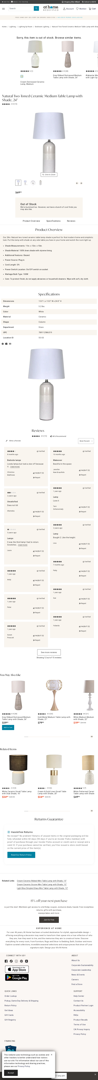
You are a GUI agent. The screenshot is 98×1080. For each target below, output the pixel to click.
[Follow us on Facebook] (6, 961)
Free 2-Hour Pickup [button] (23, 1)
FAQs (76, 1015)
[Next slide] (91, 736)
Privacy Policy (80, 1034)
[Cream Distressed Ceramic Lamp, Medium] (22, 76)
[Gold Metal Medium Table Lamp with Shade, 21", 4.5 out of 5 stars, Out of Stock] (54, 695)
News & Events (78, 975)
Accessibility (79, 1010)
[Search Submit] (36, 8)
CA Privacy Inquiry (82, 1029)
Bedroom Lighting (42, 27)
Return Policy (10, 1005)
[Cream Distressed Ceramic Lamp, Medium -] (35, 54)
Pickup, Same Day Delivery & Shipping (21, 1001)
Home (4, 27)
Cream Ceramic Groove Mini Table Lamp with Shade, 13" (42, 884)
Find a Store (77, 984)
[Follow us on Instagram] (16, 961)
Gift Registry (10, 1020)
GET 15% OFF (59, 1076)
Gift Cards (9, 1015)
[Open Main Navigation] (3, 9)
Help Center (79, 996)
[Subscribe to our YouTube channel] (26, 961)
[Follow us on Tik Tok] (11, 961)
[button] (51, 8)
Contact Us (78, 1001)
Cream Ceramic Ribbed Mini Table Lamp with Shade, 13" (42, 881)
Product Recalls (81, 1020)
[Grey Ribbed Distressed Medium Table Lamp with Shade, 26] (68, 54)
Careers (75, 980)
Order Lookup (11, 996)
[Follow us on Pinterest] (21, 961)
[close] (51, 1055)
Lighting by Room (25, 27)
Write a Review (15, 441)
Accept (11, 1073)
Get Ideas (9, 1010)
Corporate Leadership (81, 970)
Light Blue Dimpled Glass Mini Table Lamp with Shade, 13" (42, 888)
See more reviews (49, 652)
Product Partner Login (83, 1005)
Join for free (49, 920)
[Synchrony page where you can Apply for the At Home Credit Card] (11, 1050)
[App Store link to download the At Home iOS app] (17, 969)
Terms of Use (80, 1025)
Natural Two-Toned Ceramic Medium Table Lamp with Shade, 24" (42, 98)
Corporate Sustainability (82, 965)
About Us (76, 960)
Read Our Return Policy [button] (21, 855)
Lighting (12, 27)
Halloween (15, 1)
